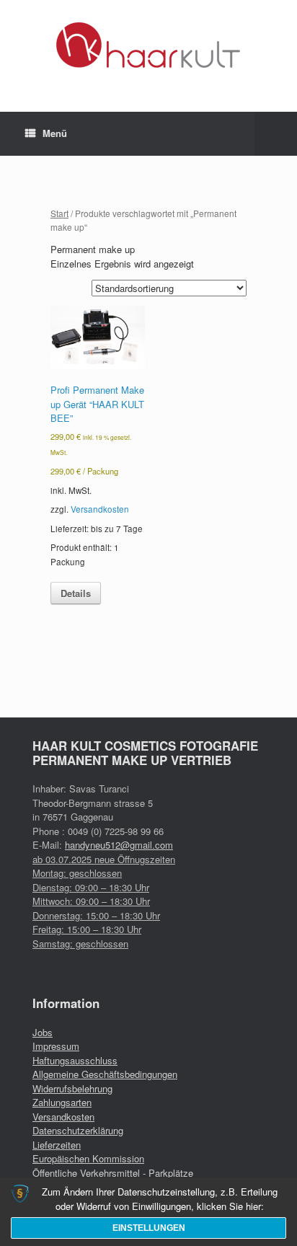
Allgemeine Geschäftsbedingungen (104, 1074)
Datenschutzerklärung (77, 1130)
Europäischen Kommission (88, 1158)
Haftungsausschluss (75, 1060)
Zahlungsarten (62, 1102)
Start (59, 213)
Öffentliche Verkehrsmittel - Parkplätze (112, 1173)
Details (76, 593)
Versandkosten (100, 509)
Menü (55, 133)
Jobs (42, 1032)
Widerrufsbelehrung (72, 1088)
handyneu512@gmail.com (119, 845)
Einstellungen (148, 1228)
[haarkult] (148, 45)
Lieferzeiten (56, 1145)
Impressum (55, 1046)
